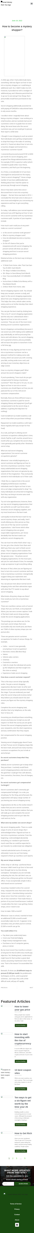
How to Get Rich (23, 1133)
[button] (31, 3)
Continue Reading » (21, 1025)
